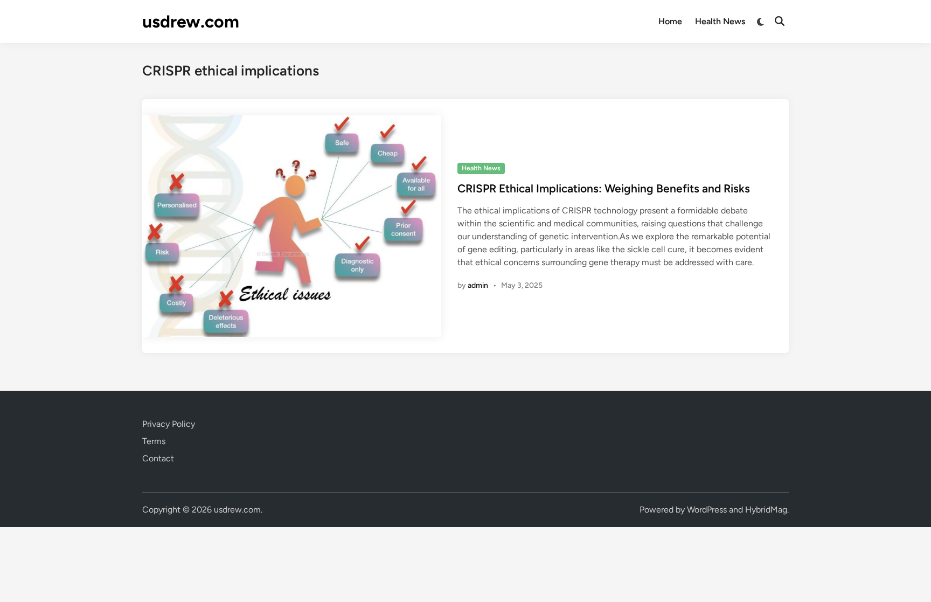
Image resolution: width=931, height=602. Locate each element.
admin (478, 285)
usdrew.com (190, 21)
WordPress (707, 509)
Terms (153, 441)
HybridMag (766, 509)
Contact (158, 458)
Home (670, 21)
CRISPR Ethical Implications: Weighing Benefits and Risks (603, 188)
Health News (720, 21)
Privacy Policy (168, 424)
